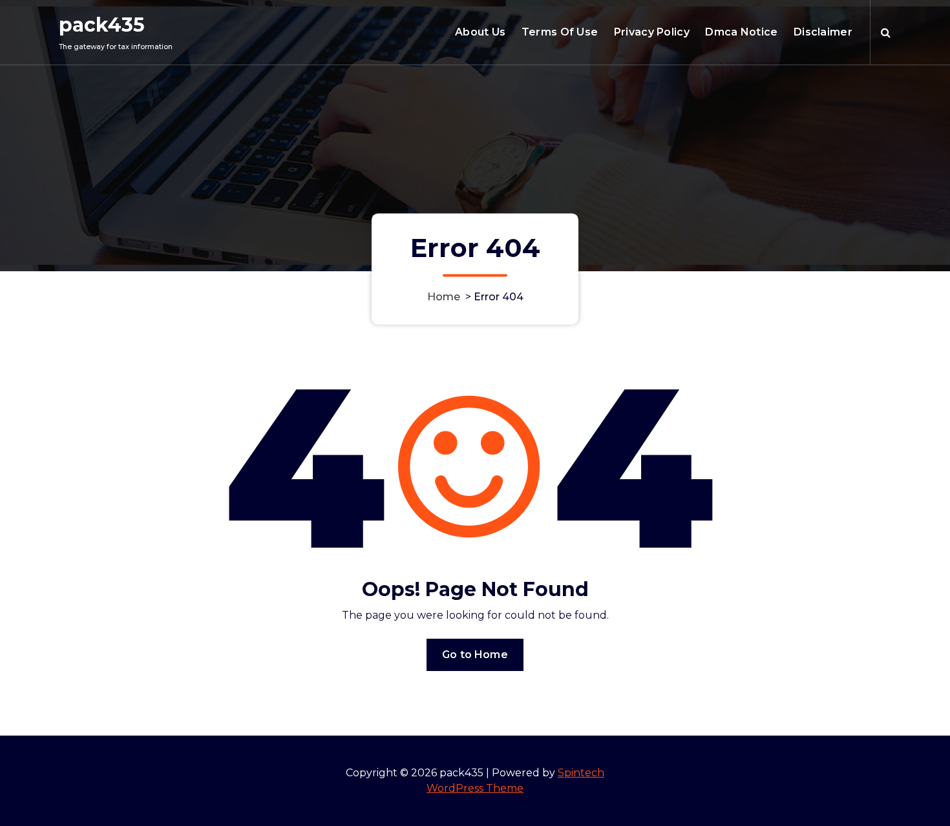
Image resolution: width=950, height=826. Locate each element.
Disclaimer (823, 32)
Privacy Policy (652, 32)
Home (443, 297)
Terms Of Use (560, 32)
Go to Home (475, 654)
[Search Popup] (885, 32)
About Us (480, 32)
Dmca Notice (741, 32)
